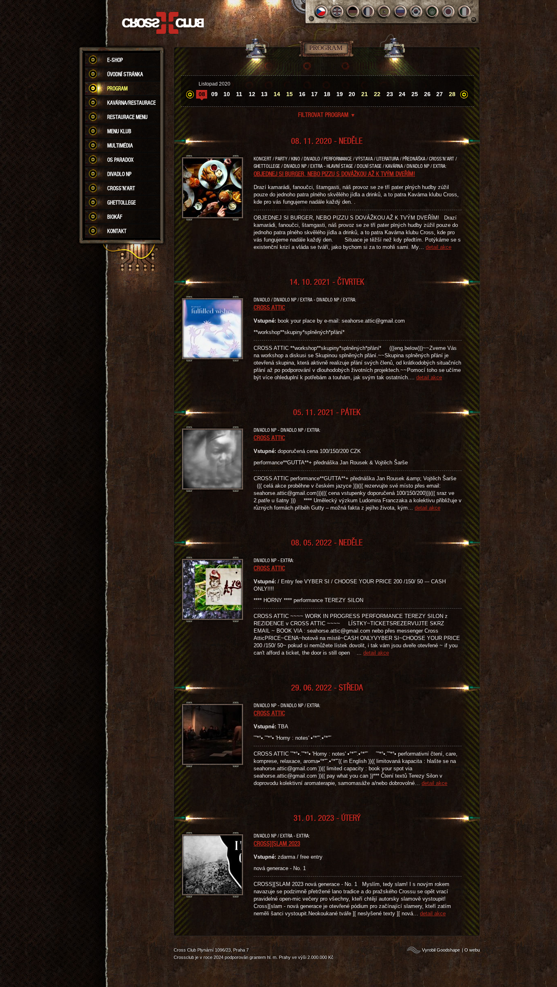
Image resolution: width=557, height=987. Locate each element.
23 (390, 94)
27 (439, 94)
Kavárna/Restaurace (131, 102)
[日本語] (448, 11)
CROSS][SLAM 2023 (277, 843)
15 (289, 94)
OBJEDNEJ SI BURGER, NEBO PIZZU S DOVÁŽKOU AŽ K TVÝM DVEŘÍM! (334, 173)
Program (117, 88)
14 (277, 94)
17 (314, 94)
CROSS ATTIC (269, 307)
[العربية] (432, 11)
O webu (472, 949)
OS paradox (120, 159)
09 (214, 94)
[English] (337, 11)
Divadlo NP (119, 174)
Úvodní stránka (125, 74)
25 (414, 94)
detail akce (438, 247)
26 (427, 94)
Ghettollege (121, 202)
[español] (385, 11)
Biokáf (114, 216)
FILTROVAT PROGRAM (327, 114)
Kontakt (116, 231)
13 (264, 94)
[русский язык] (401, 11)
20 (352, 94)
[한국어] (416, 11)
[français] (369, 11)
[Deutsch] (353, 11)
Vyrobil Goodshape (441, 949)
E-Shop (115, 60)
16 (302, 94)
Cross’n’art (121, 188)
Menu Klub (119, 131)
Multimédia (120, 145)
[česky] (321, 11)
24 (402, 94)
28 (452, 94)
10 (226, 94)
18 (327, 94)
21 (364, 94)
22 (377, 94)
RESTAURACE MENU (127, 117)
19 (339, 94)
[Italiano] (464, 11)
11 (239, 94)
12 (252, 94)
